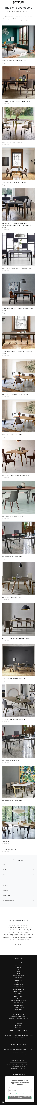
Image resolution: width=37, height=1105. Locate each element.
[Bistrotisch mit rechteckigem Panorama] (18, 375)
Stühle (18, 973)
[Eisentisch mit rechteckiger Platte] (18, 163)
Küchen (18, 960)
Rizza (18, 998)
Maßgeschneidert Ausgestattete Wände (18, 1020)
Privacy (7, 1096)
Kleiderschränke (18, 984)
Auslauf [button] (5, 890)
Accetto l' (19, 1093)
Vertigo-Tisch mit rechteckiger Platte (16, 638)
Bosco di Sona (18, 1002)
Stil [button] (4, 875)
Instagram (19, 1027)
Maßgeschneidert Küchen (18, 1016)
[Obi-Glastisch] (18, 741)
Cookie (13, 1096)
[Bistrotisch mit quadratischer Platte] (18, 456)
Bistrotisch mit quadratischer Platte (15, 475)
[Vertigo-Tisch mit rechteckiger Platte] (18, 619)
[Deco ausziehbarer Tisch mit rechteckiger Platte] (18, 332)
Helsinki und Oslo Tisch (10, 849)
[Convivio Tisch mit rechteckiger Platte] (18, 82)
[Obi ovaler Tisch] (18, 537)
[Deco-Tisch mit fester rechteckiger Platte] (18, 249)
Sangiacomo (6, 63)
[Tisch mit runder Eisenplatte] (18, 123)
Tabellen (18, 11)
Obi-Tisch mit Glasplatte (11, 760)
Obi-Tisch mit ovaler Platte (12, 557)
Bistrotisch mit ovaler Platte (12, 435)
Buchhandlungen (18, 962)
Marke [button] (5, 869)
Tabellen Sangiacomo (27, 11)
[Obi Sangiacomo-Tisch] (18, 822)
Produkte (11, 11)
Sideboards (18, 965)
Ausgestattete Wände (18, 964)
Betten (18, 982)
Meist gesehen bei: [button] (9, 900)
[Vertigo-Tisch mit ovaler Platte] (18, 700)
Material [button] (6, 885)
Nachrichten (18, 993)
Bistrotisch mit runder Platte (12, 597)
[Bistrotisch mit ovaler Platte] (18, 416)
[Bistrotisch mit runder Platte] (18, 578)
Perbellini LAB (18, 1009)
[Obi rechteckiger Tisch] (18, 497)
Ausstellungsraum (18, 991)
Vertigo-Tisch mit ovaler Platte (13, 679)
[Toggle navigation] (33, 2)
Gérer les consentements (24, 1096)
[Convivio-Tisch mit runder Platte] (18, 41)
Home (6, 11)
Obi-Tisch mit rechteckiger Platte (14, 516)
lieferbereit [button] (6, 895)
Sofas (18, 969)
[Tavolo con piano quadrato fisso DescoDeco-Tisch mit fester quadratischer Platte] (18, 204)
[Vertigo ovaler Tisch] (18, 660)
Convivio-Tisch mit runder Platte (14, 61)
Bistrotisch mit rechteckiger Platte (15, 394)
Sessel (18, 971)
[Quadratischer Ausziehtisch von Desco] (18, 289)
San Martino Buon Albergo (18, 1000)
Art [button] (4, 864)
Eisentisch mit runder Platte (12, 142)
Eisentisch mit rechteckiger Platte (14, 183)
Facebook (19, 1025)
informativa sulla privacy (22, 1093)
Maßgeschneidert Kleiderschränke (18, 1018)
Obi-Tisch (5, 841)
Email (10, 1087)
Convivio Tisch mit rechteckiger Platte (16, 101)
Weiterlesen (18, 944)
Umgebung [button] (6, 880)
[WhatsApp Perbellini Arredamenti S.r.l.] (3, 1102)
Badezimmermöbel (18, 975)
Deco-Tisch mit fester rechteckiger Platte (17, 268)
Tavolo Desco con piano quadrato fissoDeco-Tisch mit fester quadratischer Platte (17, 225)
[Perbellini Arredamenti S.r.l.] (18, 2)
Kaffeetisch (18, 977)
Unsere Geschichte (18, 1007)
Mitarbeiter (18, 1011)
